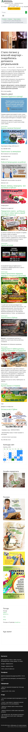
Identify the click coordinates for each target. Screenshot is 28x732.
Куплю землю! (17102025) (10, 386)
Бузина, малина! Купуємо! (11, 128)
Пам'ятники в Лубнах (9, 317)
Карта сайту (10, 726)
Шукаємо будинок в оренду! (12, 96)
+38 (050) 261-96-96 (8, 3)
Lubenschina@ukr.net (14, 5)
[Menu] (3, 16)
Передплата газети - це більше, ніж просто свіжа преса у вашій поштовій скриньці (13, 213)
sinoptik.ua (17, 622)
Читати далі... (4, 126)
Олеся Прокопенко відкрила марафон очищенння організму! (13, 274)
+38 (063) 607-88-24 (18, 3)
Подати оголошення (14, 8)
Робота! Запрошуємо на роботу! (13, 162)
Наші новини (4, 67)
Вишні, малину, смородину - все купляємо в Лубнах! (13, 187)
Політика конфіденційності (20, 726)
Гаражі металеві (7, 245)
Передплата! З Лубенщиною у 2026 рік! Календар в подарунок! (13, 350)
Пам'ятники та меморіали (11, 151)
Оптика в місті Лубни (9, 409)
